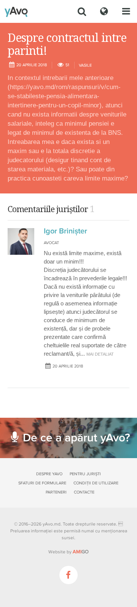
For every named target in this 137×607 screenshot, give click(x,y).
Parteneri (56, 492)
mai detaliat (100, 354)
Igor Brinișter (65, 231)
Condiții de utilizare (95, 483)
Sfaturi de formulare (42, 483)
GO (81, 552)
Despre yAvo (49, 473)
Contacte (84, 492)
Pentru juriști (85, 473)
